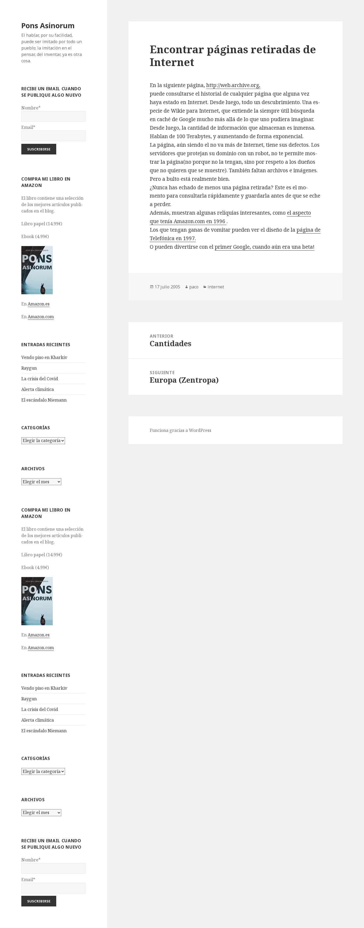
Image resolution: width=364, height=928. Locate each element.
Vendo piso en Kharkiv (44, 357)
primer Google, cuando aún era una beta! (264, 246)
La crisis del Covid (39, 379)
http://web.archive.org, (233, 85)
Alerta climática (37, 389)
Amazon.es (39, 304)
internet (216, 287)
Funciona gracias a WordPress (180, 430)
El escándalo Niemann (44, 400)
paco (194, 287)
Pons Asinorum (48, 25)
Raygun (29, 368)
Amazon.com (41, 317)
